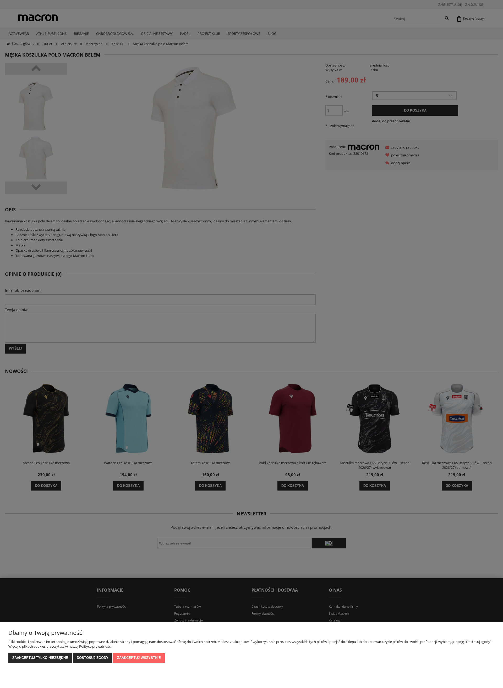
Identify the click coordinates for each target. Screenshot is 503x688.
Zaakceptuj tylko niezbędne (40, 658)
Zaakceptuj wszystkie (139, 658)
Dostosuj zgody (92, 658)
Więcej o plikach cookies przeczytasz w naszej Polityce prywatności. (60, 646)
